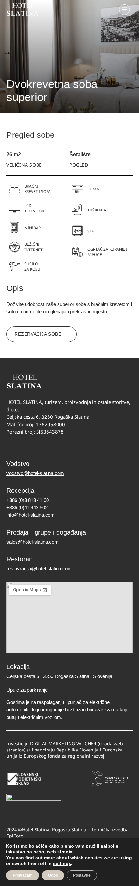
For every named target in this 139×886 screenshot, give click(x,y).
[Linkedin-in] (36, 446)
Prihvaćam (23, 875)
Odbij (53, 875)
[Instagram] (23, 446)
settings (62, 863)
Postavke (82, 875)
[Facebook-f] (10, 446)
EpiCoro (14, 836)
